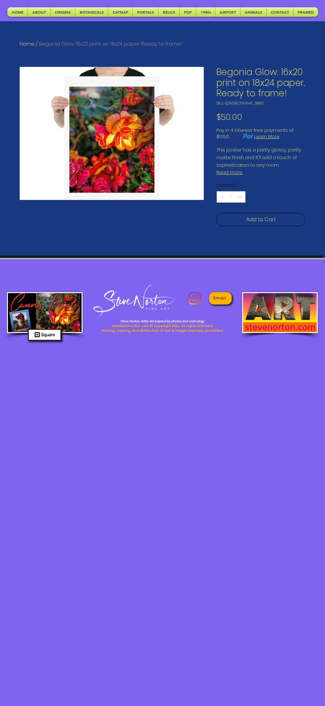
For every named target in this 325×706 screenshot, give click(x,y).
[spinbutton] (231, 196)
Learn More (267, 136)
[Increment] (241, 196)
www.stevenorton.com (130, 325)
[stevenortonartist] (195, 298)
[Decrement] (221, 196)
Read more (229, 172)
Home (27, 44)
